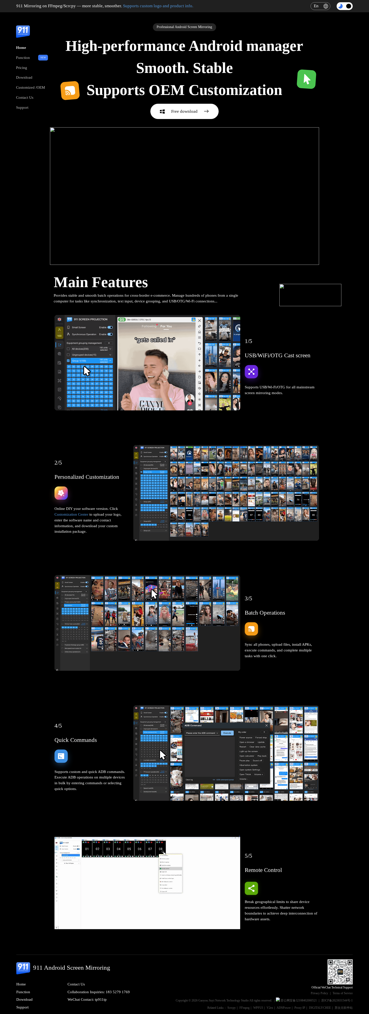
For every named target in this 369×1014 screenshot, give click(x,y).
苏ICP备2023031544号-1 (337, 1000)
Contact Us (24, 97)
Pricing (21, 67)
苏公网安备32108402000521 (299, 1000)
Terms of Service (343, 993)
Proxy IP (299, 1007)
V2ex (270, 1007)
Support (22, 107)
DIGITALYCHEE (320, 1007)
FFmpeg (244, 1007)
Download (24, 77)
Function (23, 57)
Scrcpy (231, 1007)
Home (21, 47)
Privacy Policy (319, 993)
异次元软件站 (344, 1007)
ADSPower (284, 1007)
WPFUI (258, 1007)
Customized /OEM (30, 87)
